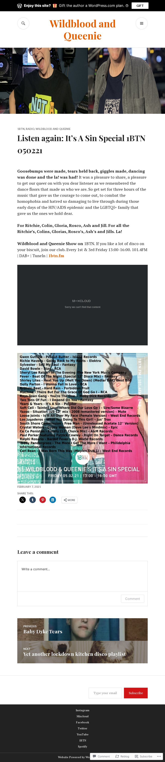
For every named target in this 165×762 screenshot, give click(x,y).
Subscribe (136, 693)
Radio (30, 128)
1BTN (21, 128)
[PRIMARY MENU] (142, 23)
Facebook (82, 722)
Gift (140, 5)
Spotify (82, 746)
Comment (132, 599)
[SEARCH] (23, 23)
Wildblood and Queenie (83, 29)
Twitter (82, 728)
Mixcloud (83, 716)
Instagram (82, 710)
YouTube (83, 734)
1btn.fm (56, 255)
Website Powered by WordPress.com (82, 757)
